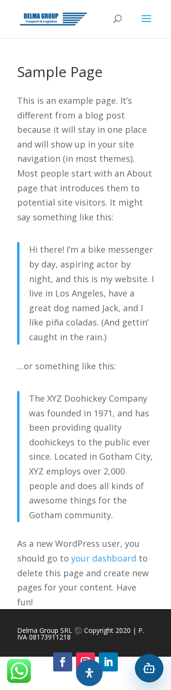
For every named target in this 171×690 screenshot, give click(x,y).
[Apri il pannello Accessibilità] (89, 673)
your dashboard (103, 558)
